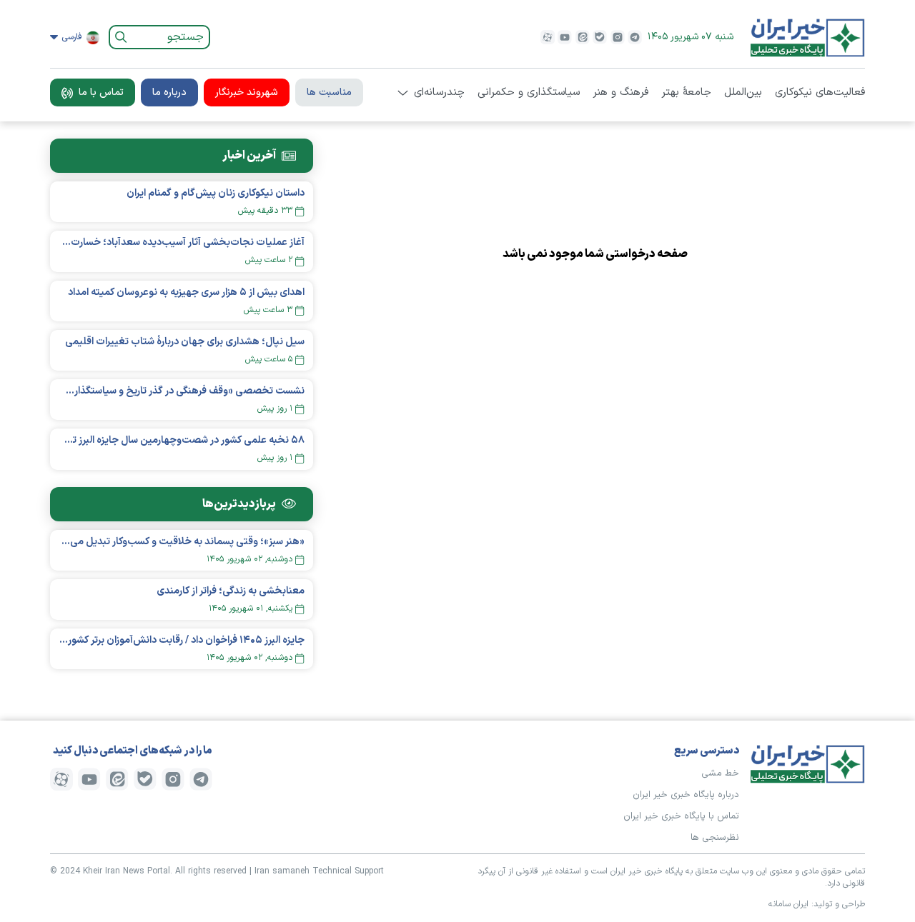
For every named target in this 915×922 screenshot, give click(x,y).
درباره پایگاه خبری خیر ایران (686, 795)
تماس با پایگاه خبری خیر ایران (681, 816)
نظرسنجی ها (715, 838)
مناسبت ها (329, 92)
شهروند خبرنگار (246, 92)
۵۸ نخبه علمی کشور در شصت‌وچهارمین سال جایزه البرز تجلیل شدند (182, 440)
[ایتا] (582, 37)
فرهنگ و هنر (620, 92)
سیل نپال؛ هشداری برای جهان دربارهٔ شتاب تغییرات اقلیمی (185, 341)
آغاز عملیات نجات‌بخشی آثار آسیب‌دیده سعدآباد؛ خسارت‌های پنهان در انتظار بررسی (182, 242)
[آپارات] (547, 37)
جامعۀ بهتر (686, 92)
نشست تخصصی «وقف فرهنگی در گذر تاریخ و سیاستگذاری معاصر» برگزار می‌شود (182, 391)
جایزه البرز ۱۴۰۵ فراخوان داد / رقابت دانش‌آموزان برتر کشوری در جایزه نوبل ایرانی (182, 640)
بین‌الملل (743, 92)
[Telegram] (635, 37)
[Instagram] (617, 37)
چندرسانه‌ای (439, 92)
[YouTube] (565, 37)
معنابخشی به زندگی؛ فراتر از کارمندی (231, 590)
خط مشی (720, 773)
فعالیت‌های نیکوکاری (820, 92)
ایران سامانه (788, 904)
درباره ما (169, 92)
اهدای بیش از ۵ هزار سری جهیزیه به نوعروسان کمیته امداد (186, 292)
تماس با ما (101, 92)
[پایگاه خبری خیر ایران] (808, 37)
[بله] (600, 37)
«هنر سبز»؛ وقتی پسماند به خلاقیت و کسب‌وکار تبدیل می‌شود (182, 541)
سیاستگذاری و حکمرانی (529, 92)
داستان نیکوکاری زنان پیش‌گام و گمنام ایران (216, 193)
